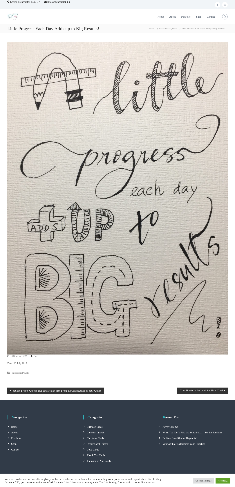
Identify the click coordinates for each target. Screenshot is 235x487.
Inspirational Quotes (168, 28)
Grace (36, 356)
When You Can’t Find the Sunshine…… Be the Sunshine (192, 432)
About (172, 16)
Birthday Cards (94, 427)
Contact (211, 16)
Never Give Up (170, 427)
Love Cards (93, 449)
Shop (198, 16)
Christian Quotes (95, 432)
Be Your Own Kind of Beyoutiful (179, 438)
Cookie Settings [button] (204, 480)
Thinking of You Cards (99, 461)
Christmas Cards (95, 438)
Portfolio (186, 16)
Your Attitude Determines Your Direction (183, 444)
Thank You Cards (96, 455)
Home (161, 16)
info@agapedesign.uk (58, 2)
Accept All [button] (223, 480)
